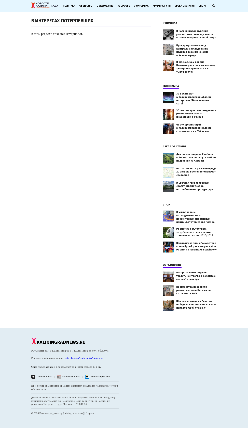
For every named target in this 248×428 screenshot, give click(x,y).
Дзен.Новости (44, 376)
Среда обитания (185, 5)
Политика (69, 5)
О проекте (91, 413)
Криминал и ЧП (162, 5)
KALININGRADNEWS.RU (61, 342)
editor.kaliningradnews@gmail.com (83, 357)
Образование (105, 5)
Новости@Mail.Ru (100, 376)
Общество (85, 5)
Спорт (202, 5)
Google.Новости (71, 376)
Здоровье (123, 5)
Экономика (141, 5)
